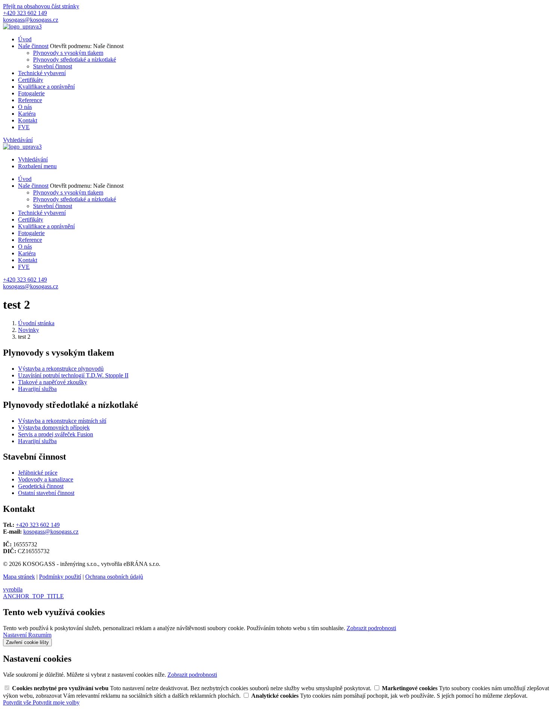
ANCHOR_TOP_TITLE (33, 596)
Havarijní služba (37, 389)
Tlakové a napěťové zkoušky (52, 382)
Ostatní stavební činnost (46, 493)
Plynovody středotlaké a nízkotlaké (74, 59)
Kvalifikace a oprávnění (46, 86)
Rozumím (39, 635)
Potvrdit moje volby (56, 702)
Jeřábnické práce (37, 472)
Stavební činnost (52, 66)
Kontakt (27, 120)
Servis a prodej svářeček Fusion (55, 434)
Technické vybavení (42, 73)
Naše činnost (33, 46)
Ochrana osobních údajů (114, 576)
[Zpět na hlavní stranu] (22, 26)
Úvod (25, 39)
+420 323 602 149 (38, 525)
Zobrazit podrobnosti (371, 628)
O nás (25, 107)
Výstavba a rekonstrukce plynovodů (61, 368)
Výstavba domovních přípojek (54, 427)
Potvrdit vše (18, 702)
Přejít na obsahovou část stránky (41, 6)
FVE (24, 127)
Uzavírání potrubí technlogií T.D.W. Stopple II (73, 375)
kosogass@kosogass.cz (50, 531)
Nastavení (15, 635)
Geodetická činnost (40, 486)
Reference (30, 100)
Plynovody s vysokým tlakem (68, 53)
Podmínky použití (60, 576)
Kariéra (27, 113)
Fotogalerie (31, 93)
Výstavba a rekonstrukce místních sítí (62, 421)
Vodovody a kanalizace (45, 479)
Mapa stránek (19, 576)
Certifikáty (30, 80)
